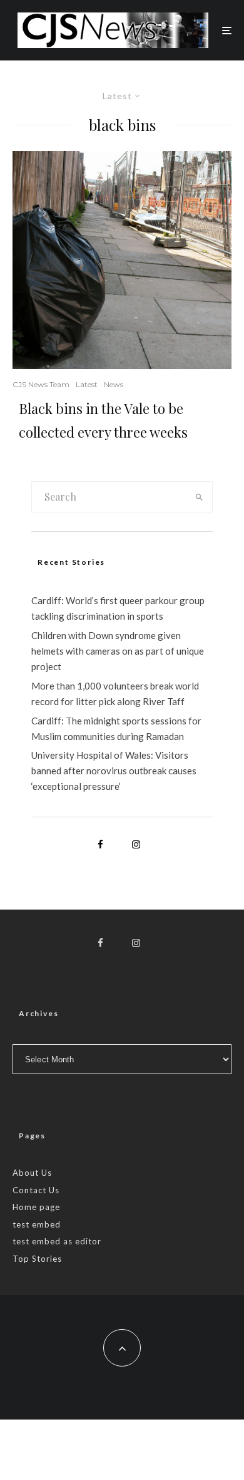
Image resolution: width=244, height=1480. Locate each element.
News (113, 384)
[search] (199, 497)
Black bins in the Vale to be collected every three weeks (103, 420)
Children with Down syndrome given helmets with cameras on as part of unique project (117, 651)
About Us (32, 1173)
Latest (87, 384)
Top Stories (37, 1259)
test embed (37, 1224)
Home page (36, 1207)
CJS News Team (41, 384)
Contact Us (36, 1190)
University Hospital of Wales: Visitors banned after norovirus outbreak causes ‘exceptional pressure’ (113, 770)
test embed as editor (57, 1241)
